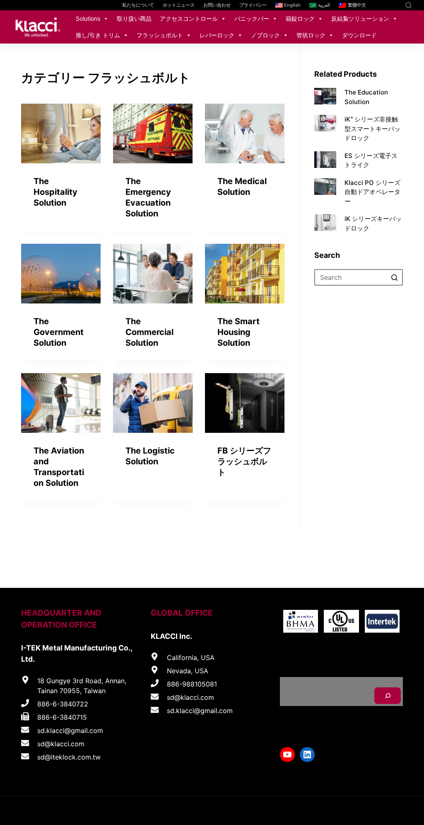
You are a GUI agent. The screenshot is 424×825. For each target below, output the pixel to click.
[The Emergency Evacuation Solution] (153, 133)
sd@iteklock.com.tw (69, 757)
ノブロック (265, 35)
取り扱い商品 (134, 18)
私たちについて (138, 5)
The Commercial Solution (149, 332)
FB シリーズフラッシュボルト (244, 461)
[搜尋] (387, 695)
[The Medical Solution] (244, 133)
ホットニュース (179, 5)
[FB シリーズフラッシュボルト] (244, 403)
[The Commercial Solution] (153, 273)
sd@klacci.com (60, 744)
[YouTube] (381, 5)
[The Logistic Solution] (153, 403)
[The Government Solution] (61, 273)
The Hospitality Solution (55, 192)
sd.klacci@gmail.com (70, 730)
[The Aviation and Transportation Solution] (61, 403)
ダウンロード (359, 35)
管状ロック (310, 35)
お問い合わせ (217, 5)
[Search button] (394, 277)
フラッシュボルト (160, 35)
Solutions (88, 18)
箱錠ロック (300, 18)
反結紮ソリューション (360, 18)
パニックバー (251, 18)
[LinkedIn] (394, 5)
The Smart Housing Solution (238, 332)
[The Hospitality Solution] (61, 133)
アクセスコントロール (189, 18)
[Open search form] (408, 5)
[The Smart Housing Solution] (244, 273)
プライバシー (253, 5)
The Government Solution (59, 332)
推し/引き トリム (98, 35)
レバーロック (217, 35)
